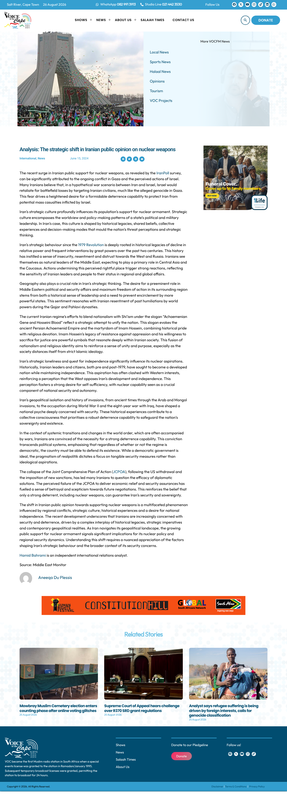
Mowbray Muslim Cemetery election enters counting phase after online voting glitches (58, 708)
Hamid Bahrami (33, 555)
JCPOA (119, 471)
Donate (265, 20)
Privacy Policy (257, 786)
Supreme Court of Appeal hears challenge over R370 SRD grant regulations (141, 708)
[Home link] (17, 20)
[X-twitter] (240, 4)
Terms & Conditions (236, 786)
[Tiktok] (260, 4)
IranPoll (162, 173)
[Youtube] (247, 4)
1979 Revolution (91, 244)
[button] (123, 159)
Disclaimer (218, 786)
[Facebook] (234, 4)
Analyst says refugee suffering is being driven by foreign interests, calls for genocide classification (223, 710)
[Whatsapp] (273, 4)
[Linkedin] (267, 4)
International (28, 158)
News (41, 158)
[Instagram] (254, 4)
